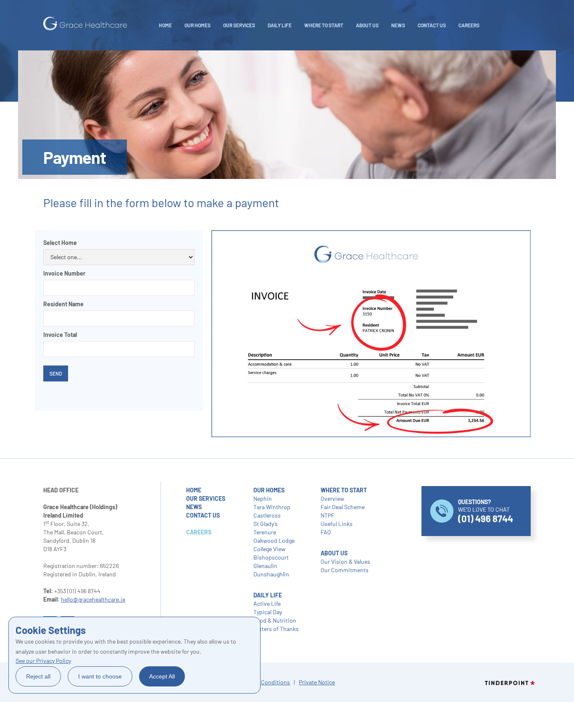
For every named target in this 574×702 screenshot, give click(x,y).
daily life (280, 25)
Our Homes (197, 25)
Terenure (264, 532)
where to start (344, 490)
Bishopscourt (271, 557)
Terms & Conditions (264, 682)
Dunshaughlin (271, 574)
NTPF (327, 515)
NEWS (398, 25)
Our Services (239, 25)
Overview (332, 498)
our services (205, 498)
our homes (268, 490)
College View (269, 548)
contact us (203, 515)
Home (165, 25)
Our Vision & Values (345, 561)
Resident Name (63, 304)
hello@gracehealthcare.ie (93, 599)
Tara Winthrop (271, 506)
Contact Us (432, 25)
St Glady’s (265, 523)
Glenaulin (265, 565)
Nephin (262, 498)
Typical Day (267, 611)
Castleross (267, 515)
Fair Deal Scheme (343, 506)
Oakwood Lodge (274, 540)
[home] (85, 24)
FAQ (326, 532)
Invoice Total (60, 334)
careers (468, 25)
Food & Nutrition (274, 620)
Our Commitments (345, 569)
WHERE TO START (323, 25)
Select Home (60, 242)
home (193, 490)
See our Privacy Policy (43, 660)
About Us (367, 25)
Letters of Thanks (276, 628)
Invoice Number (64, 273)
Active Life (267, 603)
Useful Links (337, 523)
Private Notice (317, 682)
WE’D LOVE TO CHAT (485, 511)
